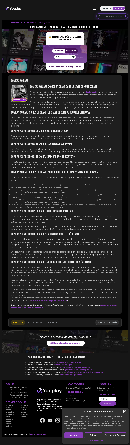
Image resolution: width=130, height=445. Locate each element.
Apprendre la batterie (19, 395)
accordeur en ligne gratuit (69, 362)
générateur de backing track (78, 370)
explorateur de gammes (71, 375)
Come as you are (28, 22)
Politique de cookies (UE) (76, 401)
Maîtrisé (53, 322)
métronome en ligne (62, 365)
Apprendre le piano (19, 390)
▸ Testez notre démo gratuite (65, 66)
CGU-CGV (70, 395)
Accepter (73, 435)
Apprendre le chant (19, 392)
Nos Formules (102, 390)
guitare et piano (95, 372)
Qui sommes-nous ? (105, 388)
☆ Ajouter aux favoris (107, 322)
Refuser (93, 435)
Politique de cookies (94, 441)
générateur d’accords (77, 372)
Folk (89, 388)
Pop (77, 388)
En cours (19, 322)
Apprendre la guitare (19, 387)
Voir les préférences (115, 435)
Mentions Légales (73, 398)
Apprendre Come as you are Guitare (49, 300)
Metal (86, 388)
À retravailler (36, 322)
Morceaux (14, 22)
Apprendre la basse (19, 397)
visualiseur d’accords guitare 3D (75, 367)
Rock (81, 388)
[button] (125, 411)
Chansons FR (71, 388)
